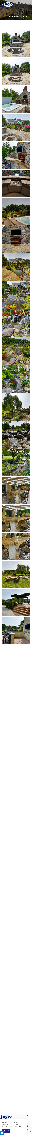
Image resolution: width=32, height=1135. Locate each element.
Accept (6, 1131)
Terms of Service (27, 1131)
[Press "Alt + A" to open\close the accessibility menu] (2, 1133)
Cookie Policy (17, 1126)
